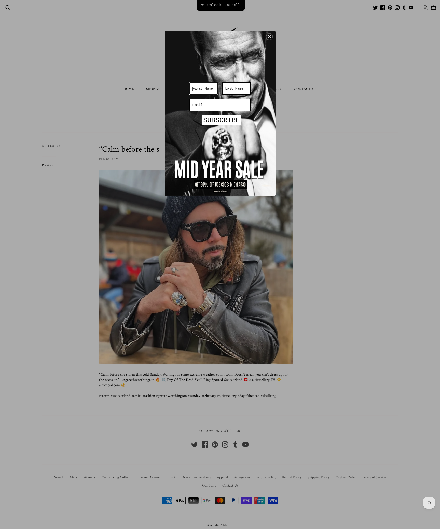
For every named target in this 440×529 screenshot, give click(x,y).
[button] (269, 37)
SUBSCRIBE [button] (221, 120)
